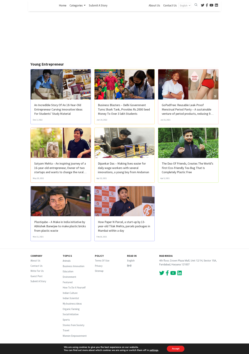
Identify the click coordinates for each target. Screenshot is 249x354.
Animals (67, 260)
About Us (154, 5)
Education (68, 271)
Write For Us (37, 270)
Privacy (98, 265)
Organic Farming (71, 309)
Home (63, 5)
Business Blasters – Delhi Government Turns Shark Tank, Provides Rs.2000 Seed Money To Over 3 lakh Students (124, 109)
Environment (69, 276)
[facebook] (207, 5)
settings (154, 350)
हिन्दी (129, 265)
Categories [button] (76, 5)
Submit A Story (98, 5)
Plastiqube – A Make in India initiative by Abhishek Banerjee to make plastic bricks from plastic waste (60, 226)
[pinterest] (211, 5)
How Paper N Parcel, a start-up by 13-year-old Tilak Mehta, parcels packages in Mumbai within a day (124, 226)
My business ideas (72, 303)
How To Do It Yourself (74, 287)
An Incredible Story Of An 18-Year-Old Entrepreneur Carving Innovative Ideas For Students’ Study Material (58, 109)
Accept (175, 348)
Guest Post (36, 276)
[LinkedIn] (216, 5)
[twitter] (202, 5)
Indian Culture (70, 293)
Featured (67, 282)
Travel (66, 330)
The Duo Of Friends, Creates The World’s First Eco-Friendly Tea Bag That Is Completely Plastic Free (187, 167)
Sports (66, 319)
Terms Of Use (102, 260)
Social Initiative (71, 314)
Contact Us (170, 5)
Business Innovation (73, 266)
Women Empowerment (75, 335)
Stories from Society (73, 325)
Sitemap (99, 270)
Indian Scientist (71, 298)
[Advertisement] (124, 36)
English (131, 260)
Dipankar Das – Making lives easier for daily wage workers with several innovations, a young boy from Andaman (123, 167)
